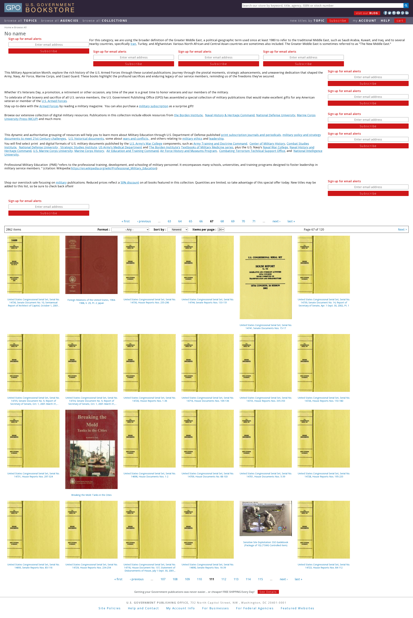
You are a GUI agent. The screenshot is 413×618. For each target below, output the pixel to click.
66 (201, 221)
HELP (385, 20)
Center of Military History (267, 143)
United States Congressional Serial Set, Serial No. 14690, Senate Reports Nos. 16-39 (208, 566)
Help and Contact (143, 608)
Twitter (390, 13)
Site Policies (110, 608)
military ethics (192, 138)
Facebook (385, 13)
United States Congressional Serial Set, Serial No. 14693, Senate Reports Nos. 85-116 (33, 566)
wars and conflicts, (136, 138)
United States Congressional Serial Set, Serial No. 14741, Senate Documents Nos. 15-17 (266, 327)
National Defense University (275, 115)
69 (232, 221)
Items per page (203, 229)
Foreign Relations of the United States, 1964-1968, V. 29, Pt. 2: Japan (91, 301)
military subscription (153, 106)
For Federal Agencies (255, 608)
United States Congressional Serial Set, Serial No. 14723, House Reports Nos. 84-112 (324, 566)
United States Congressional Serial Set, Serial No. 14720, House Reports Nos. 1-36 (150, 399)
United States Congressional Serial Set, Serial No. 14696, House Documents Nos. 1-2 (150, 475)
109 (187, 579)
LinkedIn (407, 13)
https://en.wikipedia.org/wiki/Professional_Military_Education (113, 168)
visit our (367, 13)
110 (199, 579)
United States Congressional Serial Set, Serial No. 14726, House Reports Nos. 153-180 (324, 399)
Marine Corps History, (89, 151)
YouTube (398, 13)
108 (175, 579)
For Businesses (215, 608)
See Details (268, 592)
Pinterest (402, 13)
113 (236, 579)
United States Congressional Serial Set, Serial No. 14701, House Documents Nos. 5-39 (266, 475)
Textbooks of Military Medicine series (207, 147)
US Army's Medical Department (120, 147)
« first (126, 221)
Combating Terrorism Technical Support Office (252, 151)
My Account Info (180, 608)
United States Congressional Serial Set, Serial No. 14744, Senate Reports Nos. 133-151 (208, 301)
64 (179, 221)
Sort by (159, 229)
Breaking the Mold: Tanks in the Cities (91, 494)
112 (223, 579)
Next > (402, 229)
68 (222, 221)
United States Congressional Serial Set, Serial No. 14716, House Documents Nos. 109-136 (208, 399)
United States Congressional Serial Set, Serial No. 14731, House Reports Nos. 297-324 (33, 475)
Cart (400, 20)
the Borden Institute (188, 115)
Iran (133, 44)
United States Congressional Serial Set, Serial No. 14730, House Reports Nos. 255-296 (150, 301)
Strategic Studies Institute (78, 147)
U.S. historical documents (86, 138)
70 (243, 221)
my (365, 20)
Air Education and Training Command (132, 151)
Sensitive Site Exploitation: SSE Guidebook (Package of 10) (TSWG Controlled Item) (265, 544)
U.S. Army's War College (146, 143)
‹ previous (144, 221)
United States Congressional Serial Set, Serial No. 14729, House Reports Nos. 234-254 (91, 566)
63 (169, 221)
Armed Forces (49, 106)
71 (254, 221)
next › (276, 221)
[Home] (40, 11)
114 (248, 579)
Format (103, 229)
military (61, 182)
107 (163, 579)
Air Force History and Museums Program (188, 151)
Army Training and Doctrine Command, (220, 143)
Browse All (20, 20)
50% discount (130, 182)
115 (260, 579)
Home (7, 27)
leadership (216, 138)
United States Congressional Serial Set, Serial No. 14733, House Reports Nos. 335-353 (266, 399)
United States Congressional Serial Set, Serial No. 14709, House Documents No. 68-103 (208, 475)
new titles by (318, 20)
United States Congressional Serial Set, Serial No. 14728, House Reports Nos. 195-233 (324, 475)
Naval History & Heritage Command (230, 115)
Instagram (394, 13)
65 (190, 221)
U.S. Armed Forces (54, 101)
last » (291, 221)
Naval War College (275, 147)
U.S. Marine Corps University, (53, 151)
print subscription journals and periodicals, (251, 135)
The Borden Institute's (164, 147)
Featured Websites (297, 608)
